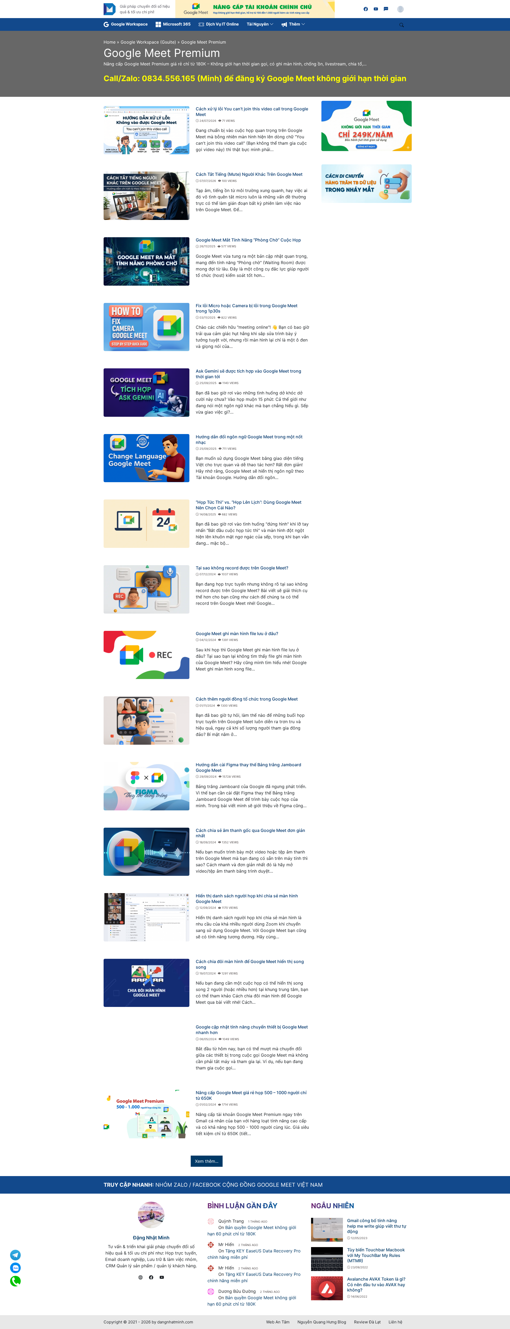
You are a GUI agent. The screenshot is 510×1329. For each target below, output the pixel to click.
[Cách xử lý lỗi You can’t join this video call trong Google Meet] (146, 129)
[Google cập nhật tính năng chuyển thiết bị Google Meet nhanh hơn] (146, 1048)
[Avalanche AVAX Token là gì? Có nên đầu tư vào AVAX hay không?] (327, 1287)
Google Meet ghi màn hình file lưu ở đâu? (237, 633)
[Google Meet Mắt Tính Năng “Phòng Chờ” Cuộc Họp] (146, 261)
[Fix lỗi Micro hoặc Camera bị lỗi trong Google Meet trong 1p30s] (146, 326)
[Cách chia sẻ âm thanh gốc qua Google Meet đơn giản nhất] (146, 851)
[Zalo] (386, 9)
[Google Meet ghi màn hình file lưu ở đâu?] (146, 654)
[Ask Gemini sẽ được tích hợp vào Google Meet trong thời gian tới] (146, 392)
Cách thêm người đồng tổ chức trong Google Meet (247, 699)
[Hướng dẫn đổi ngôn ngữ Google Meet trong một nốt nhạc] (146, 457)
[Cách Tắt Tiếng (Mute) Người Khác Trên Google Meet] (146, 195)
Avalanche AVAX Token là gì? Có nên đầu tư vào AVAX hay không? (376, 1284)
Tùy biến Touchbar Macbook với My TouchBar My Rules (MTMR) (376, 1255)
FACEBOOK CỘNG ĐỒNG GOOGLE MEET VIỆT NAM (258, 1185)
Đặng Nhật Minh (151, 1237)
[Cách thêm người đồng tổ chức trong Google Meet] (146, 720)
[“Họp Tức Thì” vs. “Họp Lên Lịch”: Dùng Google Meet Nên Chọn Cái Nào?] (146, 523)
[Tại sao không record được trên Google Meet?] (146, 588)
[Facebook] (366, 9)
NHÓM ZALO (171, 1185)
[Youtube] (376, 9)
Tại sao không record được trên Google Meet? (242, 567)
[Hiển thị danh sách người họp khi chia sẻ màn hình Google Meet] (146, 916)
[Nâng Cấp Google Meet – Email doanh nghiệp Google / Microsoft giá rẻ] (110, 8)
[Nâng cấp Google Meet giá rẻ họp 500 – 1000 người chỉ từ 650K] (146, 1113)
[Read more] (255, 8)
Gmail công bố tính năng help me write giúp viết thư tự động (376, 1226)
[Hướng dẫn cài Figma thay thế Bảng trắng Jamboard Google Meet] (146, 785)
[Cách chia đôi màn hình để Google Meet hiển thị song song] (146, 982)
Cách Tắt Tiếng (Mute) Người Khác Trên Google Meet (249, 174)
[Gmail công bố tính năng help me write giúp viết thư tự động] (327, 1229)
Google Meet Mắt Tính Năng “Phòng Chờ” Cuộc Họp (248, 240)
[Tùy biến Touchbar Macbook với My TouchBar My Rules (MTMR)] (327, 1258)
